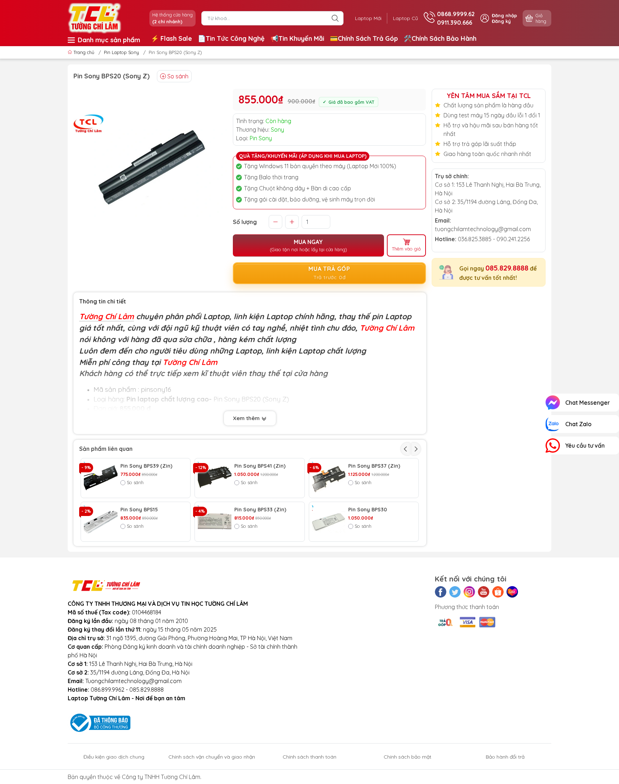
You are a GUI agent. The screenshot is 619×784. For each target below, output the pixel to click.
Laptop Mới (368, 18)
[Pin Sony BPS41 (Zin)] (214, 478)
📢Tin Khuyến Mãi (297, 38)
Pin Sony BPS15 (139, 510)
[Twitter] (455, 592)
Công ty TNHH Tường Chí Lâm (161, 776)
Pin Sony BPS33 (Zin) (260, 510)
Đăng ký (501, 21)
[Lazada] (512, 592)
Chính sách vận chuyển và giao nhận (211, 757)
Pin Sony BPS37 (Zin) (374, 466)
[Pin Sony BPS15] (100, 522)
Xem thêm (247, 418)
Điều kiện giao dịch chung (113, 757)
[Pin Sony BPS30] (329, 522)
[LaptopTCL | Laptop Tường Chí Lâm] (94, 17)
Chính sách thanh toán (309, 757)
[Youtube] (483, 592)
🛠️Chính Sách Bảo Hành (440, 38)
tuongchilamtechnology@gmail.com (483, 229)
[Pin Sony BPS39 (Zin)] (100, 478)
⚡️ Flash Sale (171, 38)
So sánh (177, 76)
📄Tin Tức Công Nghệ (231, 38)
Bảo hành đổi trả (505, 757)
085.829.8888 (506, 267)
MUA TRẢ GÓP (329, 273)
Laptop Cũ (405, 18)
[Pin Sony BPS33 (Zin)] (214, 522)
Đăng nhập (504, 15)
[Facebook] (440, 592)
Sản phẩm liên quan (106, 448)
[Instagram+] (469, 592)
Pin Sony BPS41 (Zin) (259, 466)
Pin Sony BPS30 (367, 510)
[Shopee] (498, 592)
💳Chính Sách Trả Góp (364, 38)
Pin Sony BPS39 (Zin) (146, 466)
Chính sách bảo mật (407, 757)
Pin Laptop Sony (121, 52)
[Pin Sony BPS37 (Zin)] (329, 478)
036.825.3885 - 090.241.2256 (494, 239)
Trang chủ (84, 52)
